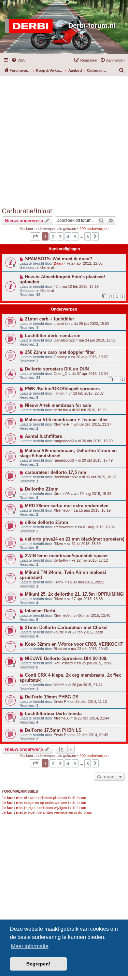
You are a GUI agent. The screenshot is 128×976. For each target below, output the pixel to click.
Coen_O (61, 373)
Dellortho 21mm (42, 489)
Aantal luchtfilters (43, 436)
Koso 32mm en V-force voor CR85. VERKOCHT (74, 644)
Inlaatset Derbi (40, 610)
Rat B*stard (63, 663)
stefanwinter (64, 527)
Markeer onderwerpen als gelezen (47, 229)
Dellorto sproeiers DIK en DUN (57, 368)
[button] (35, 236)
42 (56, 286)
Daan (58, 263)
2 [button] (53, 236)
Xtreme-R (62, 424)
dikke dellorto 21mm (46, 522)
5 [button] (75, 236)
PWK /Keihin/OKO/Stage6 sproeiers (62, 388)
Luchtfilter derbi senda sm (53, 335)
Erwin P (60, 701)
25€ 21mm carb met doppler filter (60, 352)
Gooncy (60, 357)
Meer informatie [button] (29, 946)
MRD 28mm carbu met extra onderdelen (67, 505)
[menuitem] (18, 60)
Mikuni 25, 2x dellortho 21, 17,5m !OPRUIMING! (75, 594)
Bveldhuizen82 (66, 477)
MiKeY (59, 685)
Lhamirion (62, 323)
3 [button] (60, 236)
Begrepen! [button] (38, 963)
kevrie (59, 632)
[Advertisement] (64, 140)
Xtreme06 (62, 494)
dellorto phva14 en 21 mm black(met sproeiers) (74, 539)
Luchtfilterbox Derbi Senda (53, 713)
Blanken (60, 649)
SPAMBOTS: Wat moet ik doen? (58, 258)
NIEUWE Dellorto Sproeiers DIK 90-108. (66, 658)
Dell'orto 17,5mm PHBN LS (53, 730)
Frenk (58, 582)
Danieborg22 (64, 340)
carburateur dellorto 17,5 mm (55, 472)
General (47, 267)
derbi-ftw (61, 410)
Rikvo (58, 544)
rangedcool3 (64, 441)
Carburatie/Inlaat (27, 211)
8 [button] (87, 236)
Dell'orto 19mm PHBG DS (52, 696)
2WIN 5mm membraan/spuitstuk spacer (66, 555)
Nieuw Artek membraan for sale (58, 405)
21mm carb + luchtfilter (49, 318)
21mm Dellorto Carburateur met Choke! (66, 627)
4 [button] (68, 236)
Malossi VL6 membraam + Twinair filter (66, 419)
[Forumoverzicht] (30, 26)
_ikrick (59, 393)
